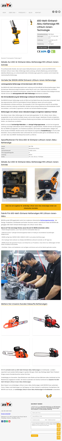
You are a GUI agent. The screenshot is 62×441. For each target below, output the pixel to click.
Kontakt (38, 12)
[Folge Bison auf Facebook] (53, 12)
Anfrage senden (42, 47)
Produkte (22, 12)
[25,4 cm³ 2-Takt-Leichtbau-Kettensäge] (15, 352)
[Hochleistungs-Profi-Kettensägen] (46, 321)
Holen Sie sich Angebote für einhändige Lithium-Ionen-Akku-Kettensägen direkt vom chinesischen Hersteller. (31, 207)
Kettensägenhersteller (47, 220)
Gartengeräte (10, 58)
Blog (30, 12)
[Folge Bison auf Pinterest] (56, 12)
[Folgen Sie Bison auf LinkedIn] (5, 421)
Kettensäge (18, 58)
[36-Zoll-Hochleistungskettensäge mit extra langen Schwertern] (46, 352)
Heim (4, 12)
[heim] (6, 4)
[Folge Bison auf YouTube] (59, 12)
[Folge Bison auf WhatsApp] (7, 421)
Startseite (3, 58)
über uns (12, 12)
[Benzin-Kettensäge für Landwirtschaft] (15, 321)
